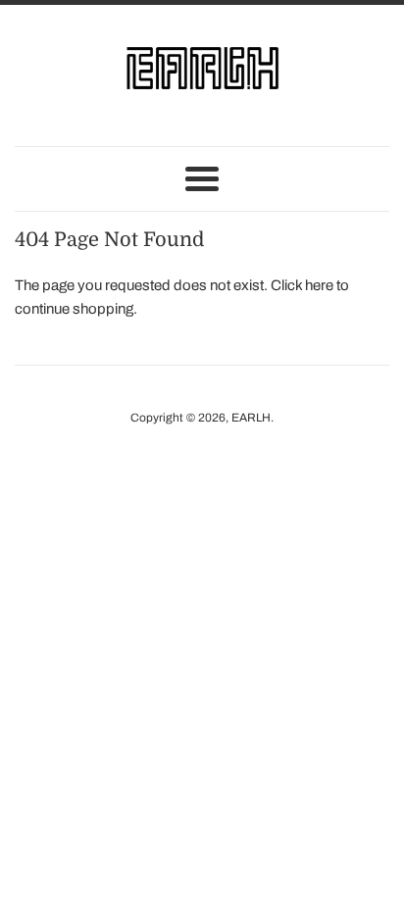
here (319, 285)
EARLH (251, 417)
